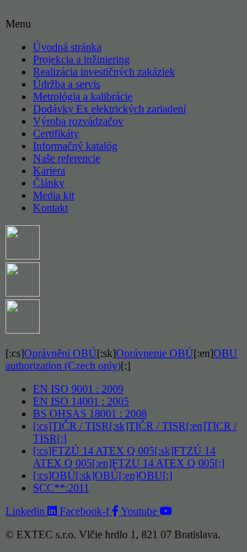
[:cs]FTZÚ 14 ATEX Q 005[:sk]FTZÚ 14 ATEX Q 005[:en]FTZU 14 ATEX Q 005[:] (128, 457)
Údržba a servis (66, 84)
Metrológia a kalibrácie (82, 96)
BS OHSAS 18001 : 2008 (90, 413)
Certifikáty (56, 133)
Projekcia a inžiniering (81, 59)
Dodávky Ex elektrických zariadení (109, 109)
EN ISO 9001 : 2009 (78, 389)
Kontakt (50, 208)
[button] (123, 24)
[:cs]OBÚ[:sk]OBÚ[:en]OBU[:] (102, 475)
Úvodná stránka (67, 47)
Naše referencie (66, 158)
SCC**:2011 (61, 488)
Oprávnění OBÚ (60, 353)
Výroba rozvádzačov (78, 121)
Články (48, 183)
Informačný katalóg (75, 146)
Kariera (49, 170)
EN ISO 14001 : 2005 (81, 401)
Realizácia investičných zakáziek (104, 72)
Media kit (53, 195)
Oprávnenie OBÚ (154, 353)
